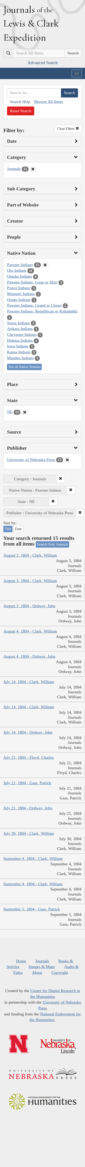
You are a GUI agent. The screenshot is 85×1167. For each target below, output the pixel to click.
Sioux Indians (18, 323)
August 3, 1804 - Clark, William (30, 555)
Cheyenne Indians (21, 334)
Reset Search (20, 111)
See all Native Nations (24, 367)
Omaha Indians (19, 276)
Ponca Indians (18, 288)
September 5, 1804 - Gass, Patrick (31, 909)
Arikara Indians (20, 328)
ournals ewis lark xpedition (31, 23)
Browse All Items (48, 101)
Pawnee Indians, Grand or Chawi (34, 305)
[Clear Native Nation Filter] (45, 265)
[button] (60, 479)
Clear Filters (66, 129)
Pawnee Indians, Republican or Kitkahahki (42, 311)
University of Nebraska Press (31, 459)
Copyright (59, 972)
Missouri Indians (21, 293)
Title (8, 529)
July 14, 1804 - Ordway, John (27, 732)
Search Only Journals (52, 544)
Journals (14, 168)
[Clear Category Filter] (33, 169)
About (37, 972)
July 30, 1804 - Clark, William (28, 833)
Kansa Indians (18, 352)
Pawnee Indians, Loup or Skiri (32, 282)
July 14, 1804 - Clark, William (28, 681)
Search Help (20, 101)
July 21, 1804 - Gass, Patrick (27, 783)
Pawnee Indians (20, 264)
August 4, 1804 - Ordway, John (29, 656)
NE (9, 412)
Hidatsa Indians (20, 340)
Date (18, 529)
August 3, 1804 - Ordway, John (29, 606)
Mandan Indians (20, 358)
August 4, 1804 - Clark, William (30, 631)
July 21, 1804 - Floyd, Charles (28, 757)
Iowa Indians (17, 346)
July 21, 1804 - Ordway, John (27, 808)
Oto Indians (16, 270)
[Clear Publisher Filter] (67, 460)
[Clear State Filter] (25, 412)
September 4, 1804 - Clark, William (33, 858)
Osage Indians (18, 299)
